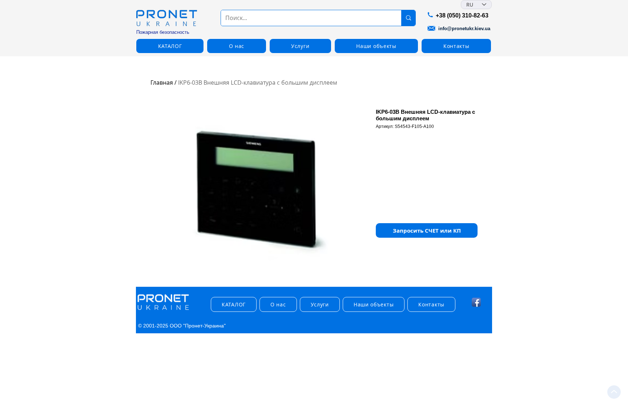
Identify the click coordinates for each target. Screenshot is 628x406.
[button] (170, 46)
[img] (163, 310)
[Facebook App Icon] (476, 302)
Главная (161, 83)
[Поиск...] (408, 18)
